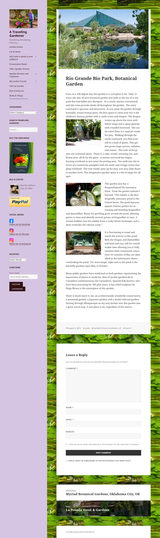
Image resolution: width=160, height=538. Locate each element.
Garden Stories (16, 47)
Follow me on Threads (19, 234)
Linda (87, 328)
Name (69, 407)
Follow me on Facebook (19, 224)
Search (128, 328)
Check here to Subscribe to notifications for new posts (99, 460)
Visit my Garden (16, 86)
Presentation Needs (18, 64)
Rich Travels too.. (17, 91)
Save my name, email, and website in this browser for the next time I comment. (104, 444)
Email (70, 419)
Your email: (14, 273)
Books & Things (19, 97)
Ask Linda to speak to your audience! (21, 58)
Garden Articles (100, 328)
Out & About (14, 51)
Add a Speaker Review (19, 69)
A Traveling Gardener (18, 34)
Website (70, 431)
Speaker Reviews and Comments (19, 75)
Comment (72, 368)
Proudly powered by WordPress (80, 532)
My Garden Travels (17, 81)
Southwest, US (114, 328)
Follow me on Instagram (20, 243)
